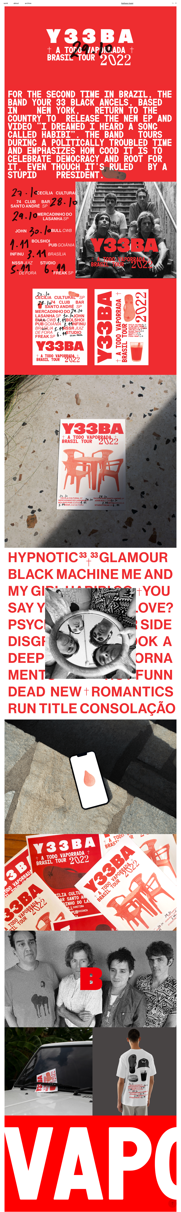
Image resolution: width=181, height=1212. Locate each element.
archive (28, 3)
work (6, 3)
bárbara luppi (127, 3)
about (16, 3)
